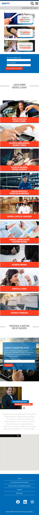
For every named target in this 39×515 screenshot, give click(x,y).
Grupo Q (19, 489)
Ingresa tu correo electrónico (12, 359)
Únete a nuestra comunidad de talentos (19, 486)
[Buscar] (32, 3)
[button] (36, 3)
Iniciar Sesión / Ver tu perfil (30, 8)
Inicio (19, 478)
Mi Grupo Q (19, 493)
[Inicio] (5, 3)
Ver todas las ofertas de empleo (19, 482)
